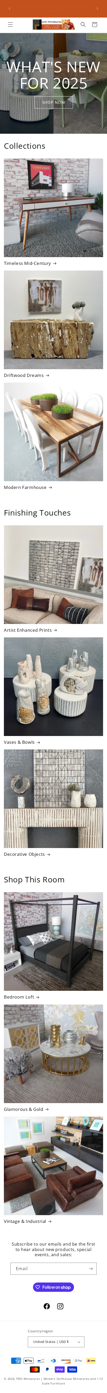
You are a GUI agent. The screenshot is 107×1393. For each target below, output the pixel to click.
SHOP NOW (53, 102)
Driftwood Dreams (24, 375)
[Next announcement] (97, 8)
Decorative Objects (24, 854)
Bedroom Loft (19, 997)
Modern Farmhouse (25, 487)
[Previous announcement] (9, 8)
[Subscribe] (90, 1269)
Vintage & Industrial (25, 1221)
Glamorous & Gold (23, 1109)
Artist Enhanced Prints (28, 630)
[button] (10, 24)
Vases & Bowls (19, 742)
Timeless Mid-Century (27, 263)
